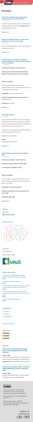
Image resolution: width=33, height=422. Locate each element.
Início (3, 5)
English (6, 212)
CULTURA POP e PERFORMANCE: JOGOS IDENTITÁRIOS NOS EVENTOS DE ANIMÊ (14, 276)
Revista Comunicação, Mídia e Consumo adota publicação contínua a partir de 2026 (15, 40)
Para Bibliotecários (7, 316)
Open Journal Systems (9, 323)
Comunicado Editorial (8, 114)
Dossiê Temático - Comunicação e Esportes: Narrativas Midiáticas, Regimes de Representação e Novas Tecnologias (16, 61)
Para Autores (6, 314)
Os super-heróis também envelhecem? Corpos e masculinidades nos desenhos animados (16, 286)
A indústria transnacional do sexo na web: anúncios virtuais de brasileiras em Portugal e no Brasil (16, 293)
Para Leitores (6, 311)
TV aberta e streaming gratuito (11, 281)
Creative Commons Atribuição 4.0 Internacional (14, 392)
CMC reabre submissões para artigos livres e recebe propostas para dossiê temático (15, 18)
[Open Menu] (1, 1)
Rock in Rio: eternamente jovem (11, 299)
